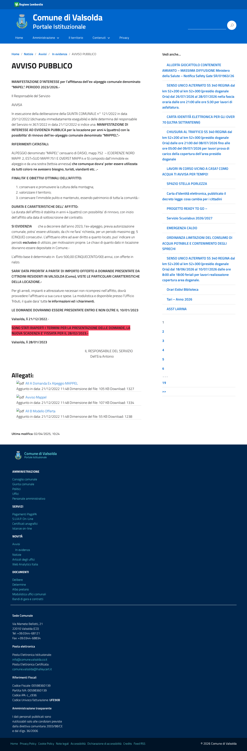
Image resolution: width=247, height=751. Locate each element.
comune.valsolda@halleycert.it (32, 669)
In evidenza (59, 54)
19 (164, 383)
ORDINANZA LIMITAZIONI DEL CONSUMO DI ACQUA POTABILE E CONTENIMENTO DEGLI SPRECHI (197, 243)
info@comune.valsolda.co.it (29, 659)
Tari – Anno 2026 (179, 299)
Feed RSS (139, 743)
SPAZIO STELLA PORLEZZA (187, 183)
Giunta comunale (23, 484)
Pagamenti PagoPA (24, 514)
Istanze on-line (22, 528)
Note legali (62, 743)
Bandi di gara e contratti (27, 599)
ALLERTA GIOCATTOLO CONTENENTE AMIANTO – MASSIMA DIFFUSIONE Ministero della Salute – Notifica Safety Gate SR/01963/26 (198, 70)
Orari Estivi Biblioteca (182, 289)
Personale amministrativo (28, 498)
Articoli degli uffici (23, 559)
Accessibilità (78, 743)
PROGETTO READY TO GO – (187, 208)
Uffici (15, 493)
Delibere (17, 579)
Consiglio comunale (24, 479)
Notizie (28, 54)
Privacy (124, 37)
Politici (16, 489)
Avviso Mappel (36, 397)
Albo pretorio (20, 589)
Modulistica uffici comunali (29, 594)
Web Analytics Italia (25, 564)
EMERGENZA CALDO (182, 228)
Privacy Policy (28, 743)
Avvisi (43, 54)
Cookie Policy (46, 743)
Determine (19, 584)
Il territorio (76, 37)
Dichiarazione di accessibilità (104, 743)
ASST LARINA (177, 309)
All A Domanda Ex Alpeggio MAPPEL (51, 383)
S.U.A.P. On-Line (22, 518)
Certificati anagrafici (25, 523)
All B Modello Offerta (40, 411)
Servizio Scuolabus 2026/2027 (189, 218)
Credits (127, 743)
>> (164, 391)
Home (19, 37)
